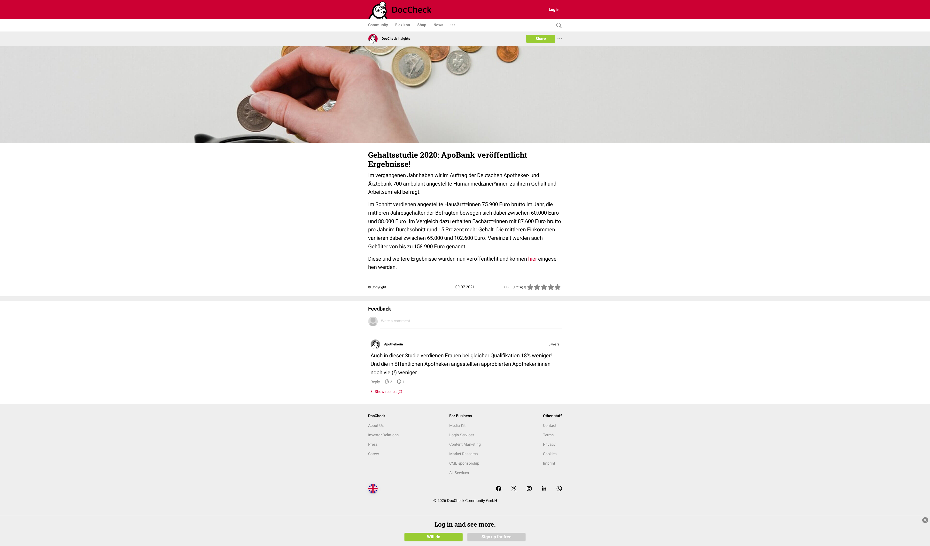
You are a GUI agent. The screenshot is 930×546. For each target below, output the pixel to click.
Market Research (463, 454)
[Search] (558, 25)
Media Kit (457, 425)
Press (373, 444)
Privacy (549, 444)
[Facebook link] (498, 489)
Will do (433, 536)
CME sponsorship (464, 463)
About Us (376, 425)
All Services (459, 472)
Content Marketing (465, 444)
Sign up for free (496, 536)
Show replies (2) (387, 391)
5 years (554, 344)
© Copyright (377, 287)
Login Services (461, 435)
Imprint (549, 463)
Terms (548, 435)
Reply (375, 382)
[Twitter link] (514, 489)
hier (533, 259)
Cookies (550, 454)
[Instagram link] (529, 489)
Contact (549, 425)
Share (540, 38)
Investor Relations (383, 435)
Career (373, 454)
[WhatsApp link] (559, 489)
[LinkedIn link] (544, 489)
